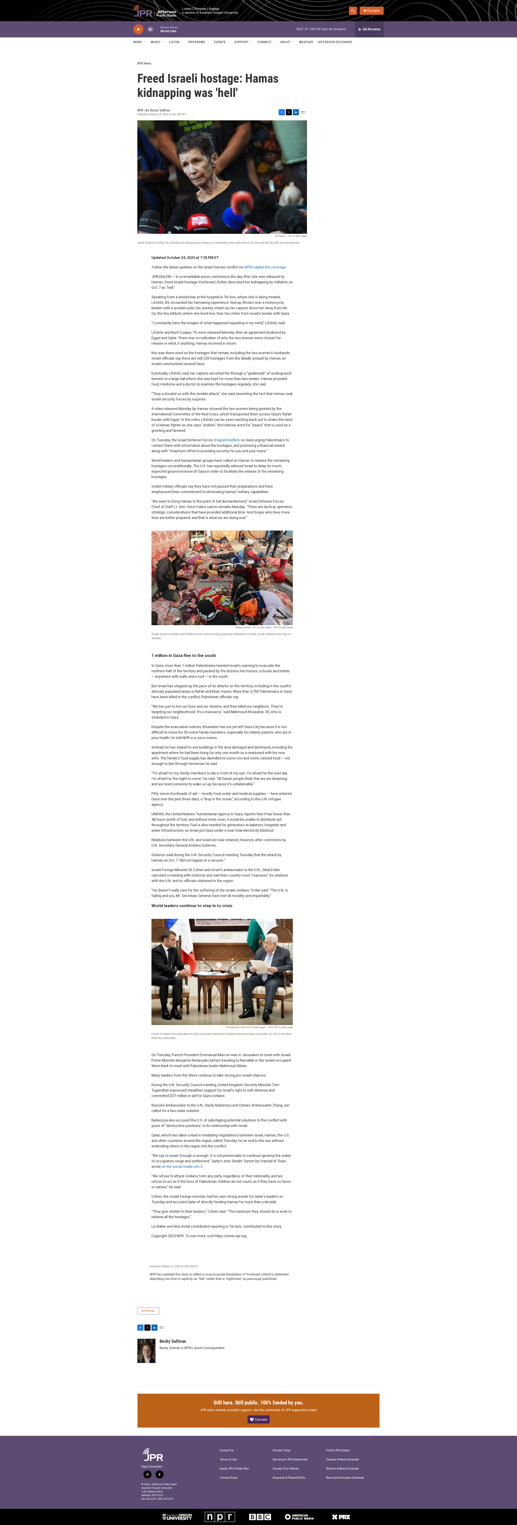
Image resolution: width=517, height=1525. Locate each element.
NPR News (144, 63)
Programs (196, 42)
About (285, 42)
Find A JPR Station (338, 1450)
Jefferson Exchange (334, 42)
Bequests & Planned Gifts (289, 1477)
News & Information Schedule (345, 1477)
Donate (373, 10)
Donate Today (282, 1450)
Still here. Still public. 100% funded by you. (258, 1403)
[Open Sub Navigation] (145, 42)
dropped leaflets (227, 440)
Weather (306, 42)
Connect (264, 42)
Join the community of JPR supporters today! (285, 1410)
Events (220, 42)
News (137, 42)
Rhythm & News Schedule (342, 1468)
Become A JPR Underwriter (290, 1459)
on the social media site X (182, 1166)
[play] (138, 29)
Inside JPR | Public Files (234, 1468)
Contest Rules (228, 1477)
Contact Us (227, 1450)
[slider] (157, 29)
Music (155, 42)
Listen (174, 42)
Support (241, 42)
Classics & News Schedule (342, 1459)
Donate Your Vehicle (286, 1468)
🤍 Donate (259, 1419)
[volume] (150, 29)
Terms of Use (228, 1459)
